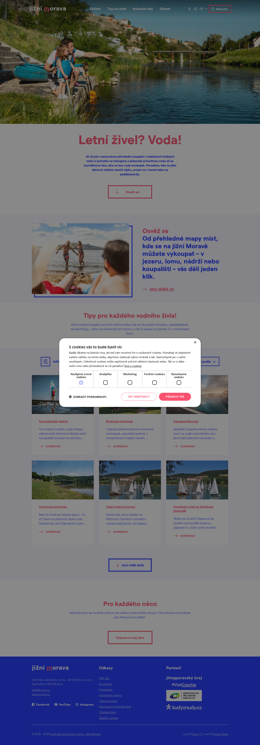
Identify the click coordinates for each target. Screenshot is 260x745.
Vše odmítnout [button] (139, 396)
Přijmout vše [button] (175, 396)
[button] (87, 396)
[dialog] (130, 372)
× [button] (195, 342)
